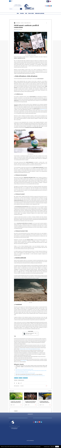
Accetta (57, 446)
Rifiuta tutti (52, 446)
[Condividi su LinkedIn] (18, 383)
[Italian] (48, 1)
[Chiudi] (59, 446)
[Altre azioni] (46, 22)
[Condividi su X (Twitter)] (16, 383)
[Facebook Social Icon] (48, 5)
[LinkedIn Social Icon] (51, 5)
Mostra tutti (50, 390)
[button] (17, 13)
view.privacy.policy (37, 446)
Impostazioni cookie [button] (46, 446)
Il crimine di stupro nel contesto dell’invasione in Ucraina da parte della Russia (45, 402)
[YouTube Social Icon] (49, 5)
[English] (50, 1)
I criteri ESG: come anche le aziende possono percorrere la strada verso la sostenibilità (16, 402)
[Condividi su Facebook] (14, 383)
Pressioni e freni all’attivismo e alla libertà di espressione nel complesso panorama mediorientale (30, 402)
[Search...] (21, 9)
